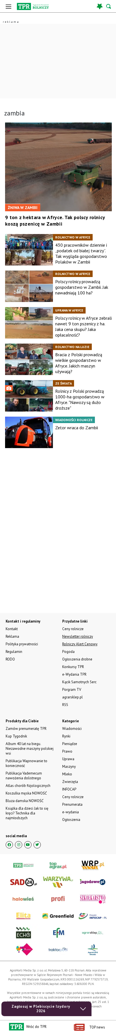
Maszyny (69, 766)
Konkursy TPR (73, 666)
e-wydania (70, 812)
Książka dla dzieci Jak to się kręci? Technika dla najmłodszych (27, 813)
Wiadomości (72, 728)
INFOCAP (69, 789)
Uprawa (68, 759)
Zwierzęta (70, 781)
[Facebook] (9, 844)
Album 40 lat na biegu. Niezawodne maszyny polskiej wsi (29, 748)
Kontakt (12, 628)
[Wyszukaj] (109, 6)
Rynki (66, 736)
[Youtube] (28, 844)
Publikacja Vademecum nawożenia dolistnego (24, 775)
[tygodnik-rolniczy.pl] (33, 6)
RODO (10, 659)
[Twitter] (37, 844)
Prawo (67, 751)
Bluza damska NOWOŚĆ (24, 800)
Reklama (12, 636)
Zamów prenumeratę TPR (26, 728)
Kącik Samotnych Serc (79, 682)
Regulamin (14, 651)
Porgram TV (71, 689)
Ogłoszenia (71, 819)
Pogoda (68, 651)
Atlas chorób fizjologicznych (28, 785)
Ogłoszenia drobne (77, 659)
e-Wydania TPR (74, 674)
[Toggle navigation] (8, 6)
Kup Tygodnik (16, 736)
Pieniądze (69, 743)
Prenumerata (72, 804)
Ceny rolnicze (73, 796)
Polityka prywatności (22, 644)
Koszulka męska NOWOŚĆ (26, 793)
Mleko (67, 774)
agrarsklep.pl (72, 697)
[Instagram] (18, 844)
